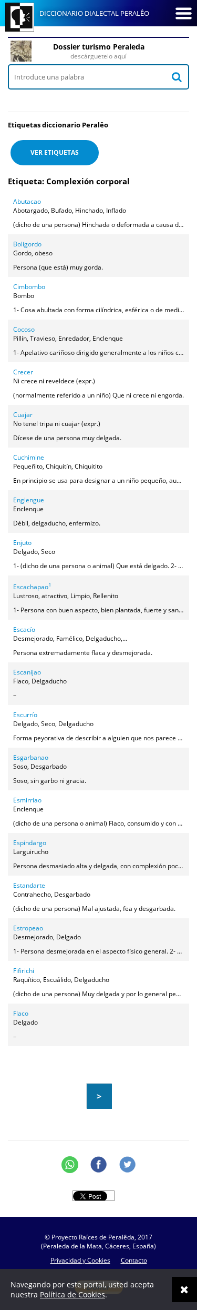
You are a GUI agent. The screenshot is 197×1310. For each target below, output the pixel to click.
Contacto (134, 1260)
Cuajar (23, 414)
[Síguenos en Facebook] (98, 1164)
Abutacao (27, 201)
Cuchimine (28, 457)
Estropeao (28, 928)
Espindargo (29, 842)
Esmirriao (27, 800)
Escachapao (32, 586)
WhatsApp (69, 1164)
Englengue (28, 499)
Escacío (24, 629)
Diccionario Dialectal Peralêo (94, 13)
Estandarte (29, 885)
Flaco (20, 1013)
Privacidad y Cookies (80, 1260)
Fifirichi (23, 970)
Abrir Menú (183, 13)
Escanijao (27, 672)
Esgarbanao (30, 757)
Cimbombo (29, 286)
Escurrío (25, 714)
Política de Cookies (72, 1294)
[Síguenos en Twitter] (127, 1164)
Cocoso (24, 329)
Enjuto (22, 542)
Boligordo (27, 244)
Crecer (23, 372)
